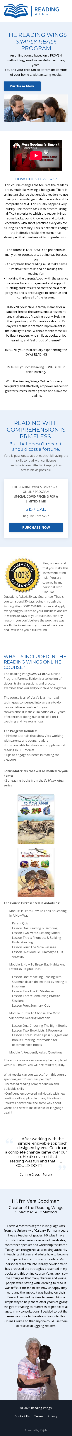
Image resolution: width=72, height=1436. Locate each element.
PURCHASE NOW (36, 527)
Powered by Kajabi (36, 1430)
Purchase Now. (22, 86)
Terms (38, 1416)
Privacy (52, 1416)
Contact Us (22, 1416)
